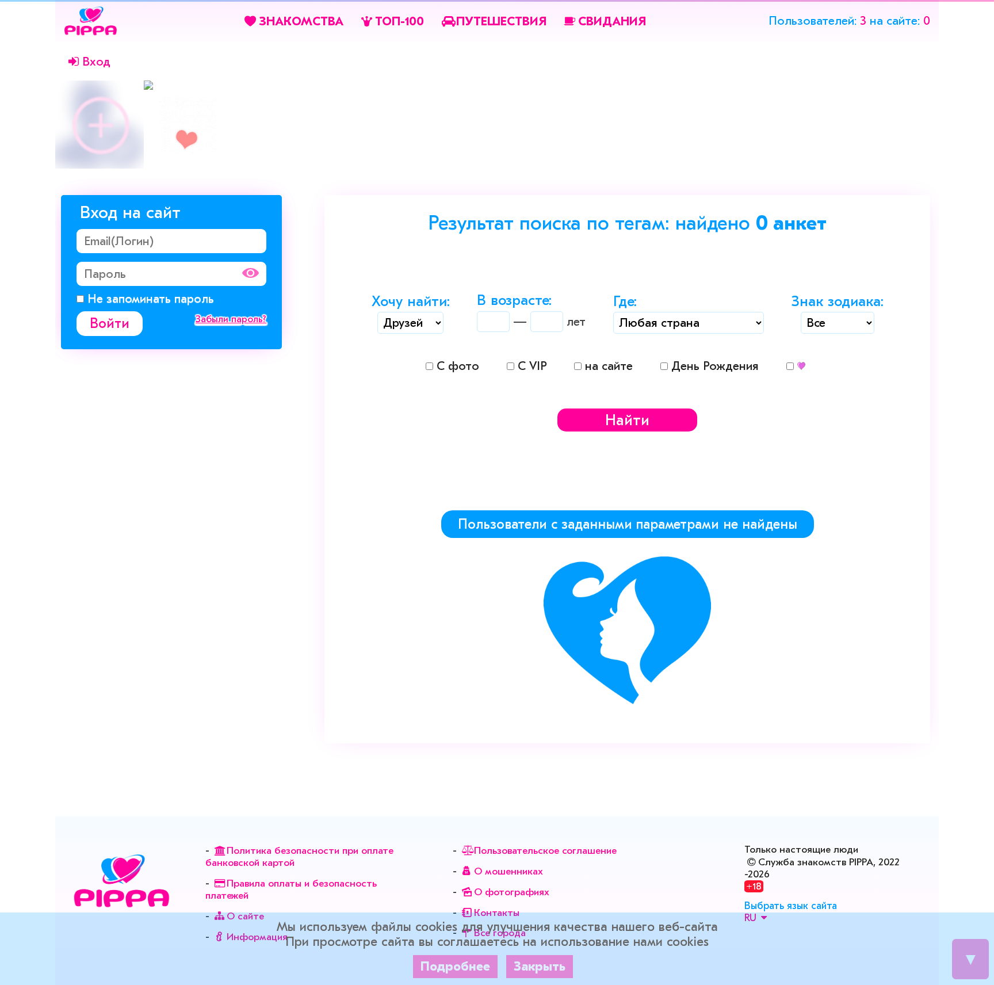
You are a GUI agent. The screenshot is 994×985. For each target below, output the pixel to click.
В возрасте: (514, 301)
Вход (96, 61)
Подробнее (455, 966)
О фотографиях (511, 892)
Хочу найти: (411, 302)
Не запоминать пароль (149, 299)
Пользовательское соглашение (545, 851)
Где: (625, 302)
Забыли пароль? (231, 319)
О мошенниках (508, 871)
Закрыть (539, 966)
